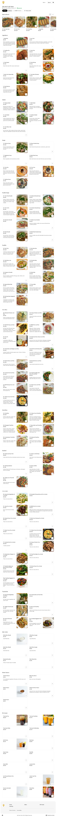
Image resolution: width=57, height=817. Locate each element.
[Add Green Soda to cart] (26, 760)
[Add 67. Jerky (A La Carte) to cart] (26, 514)
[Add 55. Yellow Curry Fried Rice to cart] (52, 421)
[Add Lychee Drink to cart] (52, 772)
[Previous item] (50, 14)
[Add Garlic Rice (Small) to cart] (26, 655)
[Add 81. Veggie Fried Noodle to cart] (26, 614)
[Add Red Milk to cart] (52, 760)
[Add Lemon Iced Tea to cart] (52, 784)
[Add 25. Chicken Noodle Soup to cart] (52, 215)
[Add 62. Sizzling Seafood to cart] (26, 473)
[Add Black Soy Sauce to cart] (52, 683)
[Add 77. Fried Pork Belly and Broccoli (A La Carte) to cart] (26, 574)
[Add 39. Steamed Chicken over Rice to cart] (26, 320)
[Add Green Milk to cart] (26, 772)
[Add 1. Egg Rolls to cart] (47, 26)
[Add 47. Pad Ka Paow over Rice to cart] (26, 368)
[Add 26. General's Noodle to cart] (26, 227)
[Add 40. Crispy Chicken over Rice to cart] (52, 320)
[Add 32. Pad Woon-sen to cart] (26, 268)
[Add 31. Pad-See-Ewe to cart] (11, 26)
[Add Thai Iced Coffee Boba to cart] (52, 736)
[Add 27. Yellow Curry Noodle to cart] (52, 227)
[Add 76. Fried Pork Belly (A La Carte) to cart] (52, 562)
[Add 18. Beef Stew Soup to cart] (52, 163)
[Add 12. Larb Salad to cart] (26, 122)
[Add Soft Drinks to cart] (26, 748)
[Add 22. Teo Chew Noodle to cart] (26, 203)
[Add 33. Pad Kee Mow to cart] (52, 268)
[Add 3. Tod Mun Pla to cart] (26, 58)
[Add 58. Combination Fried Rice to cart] (26, 445)
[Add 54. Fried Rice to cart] (35, 26)
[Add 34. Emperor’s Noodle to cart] (26, 280)
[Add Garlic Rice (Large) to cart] (52, 655)
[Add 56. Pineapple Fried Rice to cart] (26, 433)
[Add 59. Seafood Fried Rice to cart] (52, 445)
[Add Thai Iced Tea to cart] (26, 724)
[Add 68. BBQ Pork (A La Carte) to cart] (52, 514)
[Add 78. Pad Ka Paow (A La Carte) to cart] (52, 574)
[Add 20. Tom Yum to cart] (52, 175)
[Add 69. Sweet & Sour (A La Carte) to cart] (26, 526)
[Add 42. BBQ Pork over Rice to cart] (52, 332)
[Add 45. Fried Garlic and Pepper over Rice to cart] (26, 356)
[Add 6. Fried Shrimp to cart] (52, 70)
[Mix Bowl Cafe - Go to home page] (3, 2)
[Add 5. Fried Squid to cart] (26, 70)
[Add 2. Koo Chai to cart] (52, 46)
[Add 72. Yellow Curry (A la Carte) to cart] (52, 538)
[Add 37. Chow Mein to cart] (52, 292)
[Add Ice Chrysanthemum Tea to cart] (26, 784)
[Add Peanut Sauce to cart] (26, 695)
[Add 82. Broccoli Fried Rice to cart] (52, 614)
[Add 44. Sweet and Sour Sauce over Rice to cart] (52, 344)
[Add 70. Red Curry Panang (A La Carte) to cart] (52, 526)
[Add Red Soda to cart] (52, 748)
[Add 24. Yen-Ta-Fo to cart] (26, 215)
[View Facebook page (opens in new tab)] (2, 815)
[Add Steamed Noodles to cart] (26, 667)
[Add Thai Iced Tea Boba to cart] (52, 724)
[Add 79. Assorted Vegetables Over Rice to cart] (26, 602)
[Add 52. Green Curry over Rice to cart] (52, 392)
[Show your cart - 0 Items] (53, 2)
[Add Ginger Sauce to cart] (26, 707)
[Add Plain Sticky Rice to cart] (52, 667)
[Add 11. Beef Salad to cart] (52, 110)
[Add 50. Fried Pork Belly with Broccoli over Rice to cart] (52, 380)
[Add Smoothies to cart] (52, 796)
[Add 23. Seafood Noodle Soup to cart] (52, 203)
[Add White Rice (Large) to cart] (52, 643)
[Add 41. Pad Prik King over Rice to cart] (26, 332)
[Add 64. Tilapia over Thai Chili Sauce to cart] (26, 485)
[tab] (4, 11)
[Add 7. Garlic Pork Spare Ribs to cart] (26, 82)
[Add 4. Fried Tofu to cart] (52, 58)
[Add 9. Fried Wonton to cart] (26, 94)
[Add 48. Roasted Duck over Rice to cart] (52, 368)
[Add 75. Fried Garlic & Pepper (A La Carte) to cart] (26, 562)
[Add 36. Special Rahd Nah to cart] (26, 292)
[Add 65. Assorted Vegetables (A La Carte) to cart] (26, 502)
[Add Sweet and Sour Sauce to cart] (52, 695)
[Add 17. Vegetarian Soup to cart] (26, 163)
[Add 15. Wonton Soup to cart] (26, 151)
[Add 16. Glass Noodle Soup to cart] (52, 151)
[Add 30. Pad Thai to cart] (23, 26)
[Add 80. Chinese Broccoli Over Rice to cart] (52, 602)
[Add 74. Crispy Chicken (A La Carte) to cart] (52, 550)
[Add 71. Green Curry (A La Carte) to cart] (26, 538)
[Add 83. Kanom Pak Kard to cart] (26, 626)
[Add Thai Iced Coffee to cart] (26, 736)
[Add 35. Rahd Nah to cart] (52, 280)
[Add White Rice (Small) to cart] (26, 643)
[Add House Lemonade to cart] (26, 796)
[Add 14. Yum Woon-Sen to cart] (26, 134)
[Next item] (53, 14)
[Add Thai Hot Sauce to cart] (26, 683)
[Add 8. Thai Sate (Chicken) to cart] (52, 82)
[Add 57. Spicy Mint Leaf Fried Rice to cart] (52, 433)
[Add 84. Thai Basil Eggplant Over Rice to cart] (52, 626)
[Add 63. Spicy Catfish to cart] (52, 473)
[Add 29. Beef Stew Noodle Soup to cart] (52, 239)
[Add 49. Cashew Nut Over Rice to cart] (26, 380)
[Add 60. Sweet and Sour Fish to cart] (26, 461)
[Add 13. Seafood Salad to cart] (52, 122)
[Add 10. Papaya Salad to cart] (26, 110)
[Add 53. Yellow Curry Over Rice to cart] (26, 404)
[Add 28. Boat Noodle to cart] (26, 239)
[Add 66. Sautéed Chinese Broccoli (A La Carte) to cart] (52, 502)
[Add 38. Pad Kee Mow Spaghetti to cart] (26, 304)
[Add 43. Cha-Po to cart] (26, 344)
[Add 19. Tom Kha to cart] (26, 175)
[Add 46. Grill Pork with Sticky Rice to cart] (52, 356)
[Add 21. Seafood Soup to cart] (26, 187)
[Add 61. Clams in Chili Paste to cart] (52, 461)
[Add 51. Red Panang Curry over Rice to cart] (26, 392)
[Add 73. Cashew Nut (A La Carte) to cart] (26, 550)
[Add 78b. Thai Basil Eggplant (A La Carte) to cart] (26, 586)
